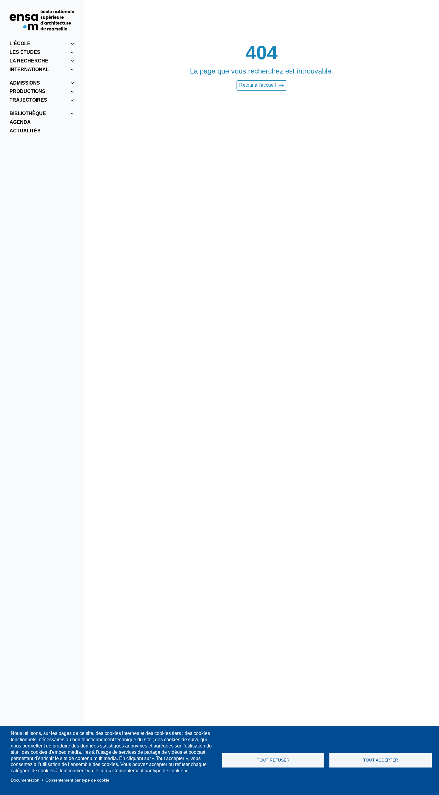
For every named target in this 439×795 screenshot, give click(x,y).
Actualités (25, 130)
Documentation (25, 780)
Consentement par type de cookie (77, 780)
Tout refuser (273, 760)
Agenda (20, 122)
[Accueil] (42, 20)
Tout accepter (380, 760)
